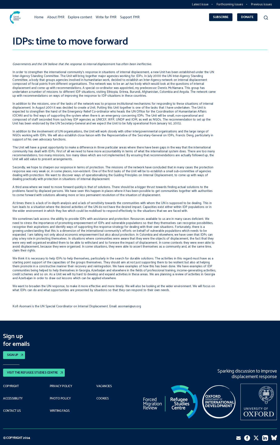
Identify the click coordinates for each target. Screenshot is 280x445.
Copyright (11, 386)
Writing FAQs (59, 411)
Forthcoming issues (229, 4)
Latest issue (200, 4)
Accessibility (13, 398)
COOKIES (102, 398)
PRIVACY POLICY (61, 386)
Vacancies (104, 386)
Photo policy (60, 398)
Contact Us (12, 411)
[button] (266, 18)
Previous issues (261, 4)
